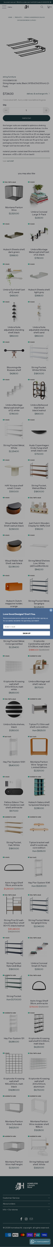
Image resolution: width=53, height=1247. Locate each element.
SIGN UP (26, 633)
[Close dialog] (51, 610)
